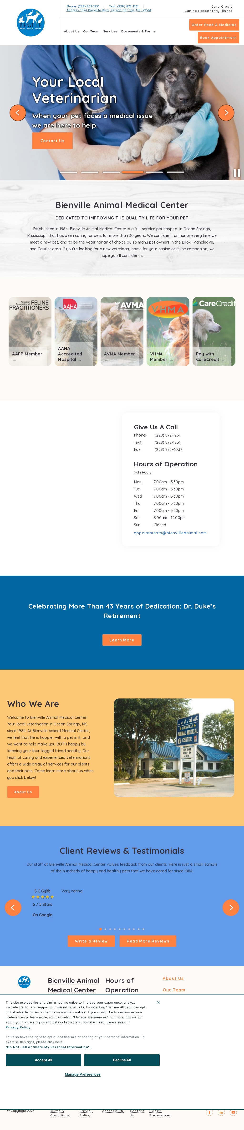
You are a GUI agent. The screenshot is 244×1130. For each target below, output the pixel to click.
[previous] (18, 112)
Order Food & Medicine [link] (214, 25)
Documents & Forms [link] (138, 31)
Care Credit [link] (221, 6)
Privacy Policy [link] (86, 1113)
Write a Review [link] (91, 941)
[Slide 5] (154, 172)
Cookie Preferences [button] (160, 1113)
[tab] (144, 473)
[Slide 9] (139, 929)
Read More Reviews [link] (148, 941)
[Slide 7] (129, 929)
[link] (30, 22)
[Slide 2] (89, 172)
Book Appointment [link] (218, 38)
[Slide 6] (175, 172)
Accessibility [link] (113, 1111)
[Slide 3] (111, 172)
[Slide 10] (143, 929)
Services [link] (110, 31)
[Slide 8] (134, 929)
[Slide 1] (68, 172)
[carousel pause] (237, 173)
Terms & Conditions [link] (60, 1113)
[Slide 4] (132, 172)
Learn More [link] (53, 138)
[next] (226, 112)
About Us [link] (71, 31)
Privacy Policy (18, 1027)
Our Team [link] (91, 31)
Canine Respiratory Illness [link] (208, 11)
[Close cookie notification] (158, 1002)
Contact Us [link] (137, 1113)
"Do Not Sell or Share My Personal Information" (47, 1047)
